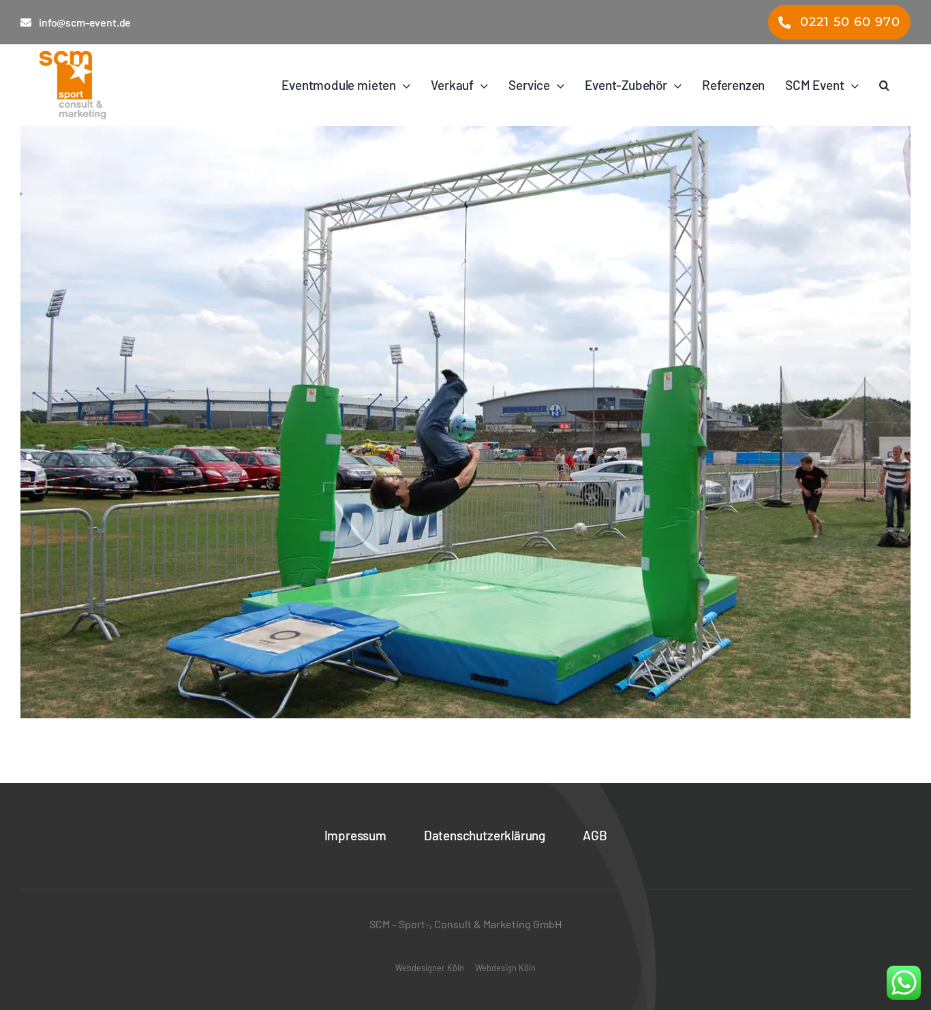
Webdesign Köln (505, 967)
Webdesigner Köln (429, 967)
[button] (884, 85)
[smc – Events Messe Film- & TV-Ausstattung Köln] (109, 85)
